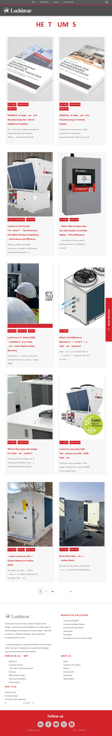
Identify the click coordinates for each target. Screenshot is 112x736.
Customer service (16, 665)
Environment (68, 672)
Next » (61, 592)
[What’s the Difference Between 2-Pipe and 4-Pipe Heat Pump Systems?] (82, 315)
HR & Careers (68, 679)
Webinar (31, 331)
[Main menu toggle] (106, 10)
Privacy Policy (14, 683)
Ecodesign (67, 635)
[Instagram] (72, 724)
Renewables (12, 109)
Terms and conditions (17, 679)
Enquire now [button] (108, 318)
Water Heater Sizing (17, 675)
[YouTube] (56, 724)
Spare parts (68, 631)
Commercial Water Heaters (74, 624)
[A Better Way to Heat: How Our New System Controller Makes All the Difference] (82, 204)
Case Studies (44, 2)
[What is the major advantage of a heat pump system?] (30, 425)
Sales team (67, 675)
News (33, 2)
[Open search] (106, 2)
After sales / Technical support (21, 668)
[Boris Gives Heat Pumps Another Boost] (82, 532)
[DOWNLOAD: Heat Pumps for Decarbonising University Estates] (82, 91)
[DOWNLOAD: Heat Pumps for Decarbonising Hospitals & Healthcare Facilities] (30, 91)
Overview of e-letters (72, 665)
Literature (13, 661)
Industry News (23, 104)
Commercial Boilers (71, 621)
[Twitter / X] (64, 724)
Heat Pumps (12, 104)
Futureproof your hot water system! (78, 638)
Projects (21, 549)
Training (12, 672)
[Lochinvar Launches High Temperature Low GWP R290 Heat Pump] (82, 425)
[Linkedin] (40, 724)
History (66, 668)
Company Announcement (16, 219)
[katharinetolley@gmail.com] (48, 724)
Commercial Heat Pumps (73, 628)
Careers (56, 2)
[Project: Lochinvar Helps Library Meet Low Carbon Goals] (30, 532)
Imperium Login (68, 2)
